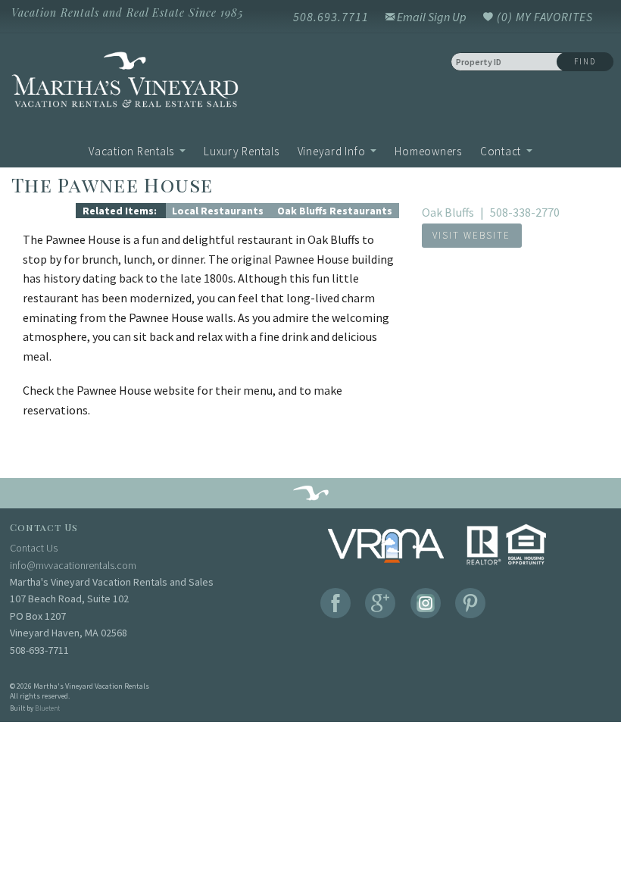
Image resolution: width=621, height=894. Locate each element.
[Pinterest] (470, 603)
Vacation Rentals (131, 151)
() (543, 16)
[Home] (155, 82)
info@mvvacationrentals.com (73, 565)
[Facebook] (335, 603)
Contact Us (34, 548)
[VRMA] (386, 545)
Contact (500, 151)
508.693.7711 (331, 16)
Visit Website (471, 235)
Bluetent (47, 708)
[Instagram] (425, 603)
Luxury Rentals (241, 151)
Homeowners (428, 151)
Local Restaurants (218, 210)
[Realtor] (507, 545)
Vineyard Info (332, 151)
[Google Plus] (380, 603)
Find (585, 61)
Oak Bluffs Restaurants (334, 210)
